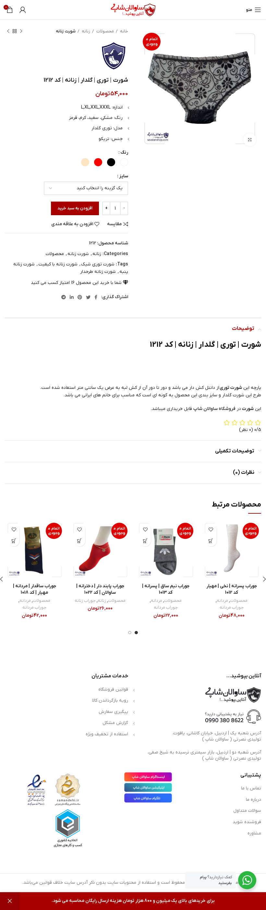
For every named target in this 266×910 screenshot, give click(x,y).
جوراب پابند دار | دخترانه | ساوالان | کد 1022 (100, 589)
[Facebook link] (95, 297)
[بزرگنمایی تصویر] (249, 139)
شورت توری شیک (98, 264)
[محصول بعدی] (8, 31)
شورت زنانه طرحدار (98, 272)
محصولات (104, 31)
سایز (123, 176)
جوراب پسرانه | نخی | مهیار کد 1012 (231, 589)
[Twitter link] (88, 297)
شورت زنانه (66, 31)
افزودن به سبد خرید (74, 208)
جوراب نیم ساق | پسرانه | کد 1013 (165, 589)
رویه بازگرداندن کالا (110, 700)
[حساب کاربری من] (22, 9)
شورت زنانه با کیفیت (58, 264)
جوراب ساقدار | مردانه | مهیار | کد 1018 (34, 589)
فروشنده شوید (247, 822)
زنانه (85, 31)
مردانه (222, 600)
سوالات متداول (247, 811)
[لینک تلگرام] (63, 297)
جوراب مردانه (232, 607)
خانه (123, 31)
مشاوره (254, 833)
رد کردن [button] (9, 901)
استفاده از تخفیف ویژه (107, 734)
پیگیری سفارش (113, 712)
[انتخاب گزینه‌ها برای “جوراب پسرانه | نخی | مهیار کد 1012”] (211, 540)
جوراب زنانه (85, 600)
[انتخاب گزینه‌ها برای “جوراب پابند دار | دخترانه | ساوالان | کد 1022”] (79, 540)
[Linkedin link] (72, 297)
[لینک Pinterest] (80, 297)
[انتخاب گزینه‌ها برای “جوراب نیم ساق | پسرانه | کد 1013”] (145, 540)
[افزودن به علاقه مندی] (211, 529)
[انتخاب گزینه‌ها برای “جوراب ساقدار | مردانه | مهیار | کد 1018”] (13, 540)
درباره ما (253, 800)
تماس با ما (251, 788)
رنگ (124, 152)
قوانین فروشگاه (113, 689)
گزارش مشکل (115, 723)
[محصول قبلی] (21, 31)
